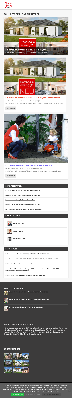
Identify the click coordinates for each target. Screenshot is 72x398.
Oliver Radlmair (16, 52)
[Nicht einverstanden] (69, 391)
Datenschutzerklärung (51, 394)
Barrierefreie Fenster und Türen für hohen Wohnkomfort (29, 165)
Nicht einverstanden (33, 394)
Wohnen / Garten (28, 168)
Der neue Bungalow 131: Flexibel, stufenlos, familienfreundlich (32, 98)
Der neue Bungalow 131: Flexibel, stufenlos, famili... (27, 50)
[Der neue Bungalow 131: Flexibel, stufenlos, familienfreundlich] (35, 76)
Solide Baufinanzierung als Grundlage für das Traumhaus (32, 254)
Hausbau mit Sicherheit (34, 52)
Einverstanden (18, 394)
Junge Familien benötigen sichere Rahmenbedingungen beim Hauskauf (36, 259)
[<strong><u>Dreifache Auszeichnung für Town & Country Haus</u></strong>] (6, 308)
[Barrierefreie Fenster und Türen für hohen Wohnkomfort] (36, 138)
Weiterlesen (11, 108)
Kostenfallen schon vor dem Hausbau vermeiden (28, 264)
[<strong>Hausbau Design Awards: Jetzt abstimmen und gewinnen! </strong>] (6, 293)
